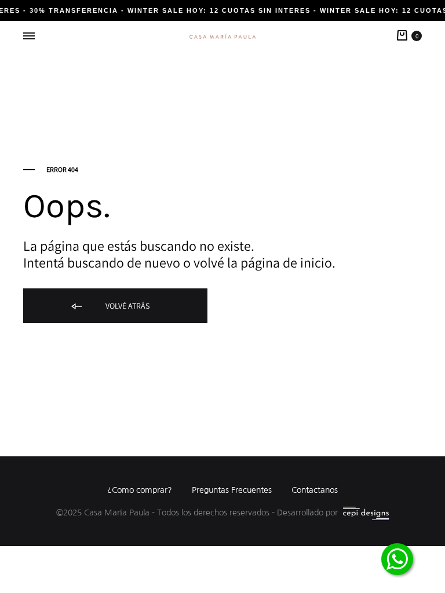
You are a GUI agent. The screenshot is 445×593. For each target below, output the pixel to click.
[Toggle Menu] (29, 36)
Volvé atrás (126, 306)
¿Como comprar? (139, 490)
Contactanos (314, 490)
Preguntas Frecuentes (232, 490)
